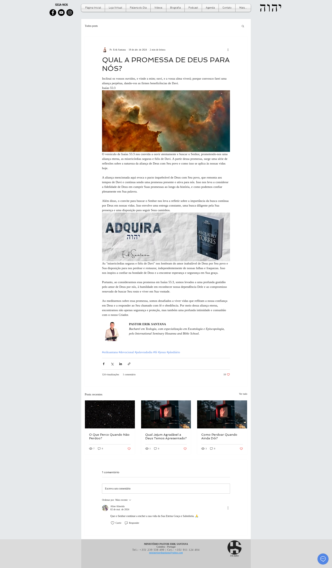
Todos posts (91, 25)
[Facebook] (52, 12)
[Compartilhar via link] (129, 363)
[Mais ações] (228, 50)
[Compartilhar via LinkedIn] (120, 363)
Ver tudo (243, 394)
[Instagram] (69, 12)
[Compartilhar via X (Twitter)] (112, 363)
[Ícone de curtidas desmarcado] (112, 523)
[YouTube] (61, 12)
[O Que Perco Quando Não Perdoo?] (110, 414)
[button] (243, 26)
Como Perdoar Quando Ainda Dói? (219, 436)
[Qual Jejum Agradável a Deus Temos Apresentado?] (166, 414)
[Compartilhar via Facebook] (103, 363)
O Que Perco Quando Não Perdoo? (109, 436)
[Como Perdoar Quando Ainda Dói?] (222, 414)
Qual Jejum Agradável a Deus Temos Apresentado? (166, 436)
